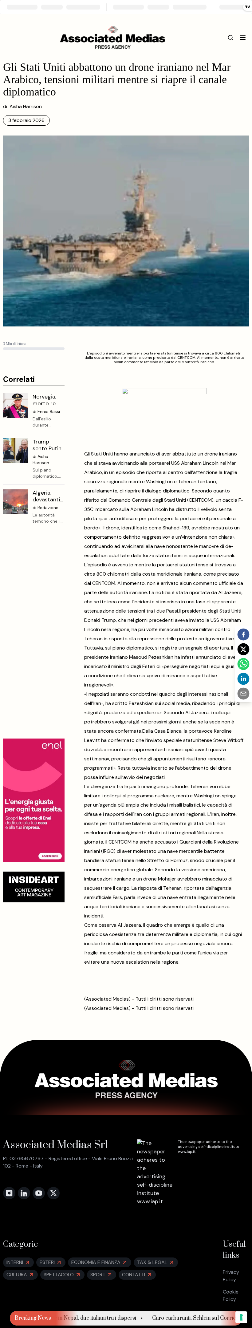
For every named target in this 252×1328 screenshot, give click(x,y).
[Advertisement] (34, 636)
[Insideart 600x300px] (34, 887)
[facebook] (243, 634)
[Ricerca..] (230, 37)
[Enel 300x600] (34, 800)
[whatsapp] (243, 664)
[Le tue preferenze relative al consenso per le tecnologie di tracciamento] (241, 1317)
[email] (243, 693)
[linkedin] (243, 679)
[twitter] (243, 649)
